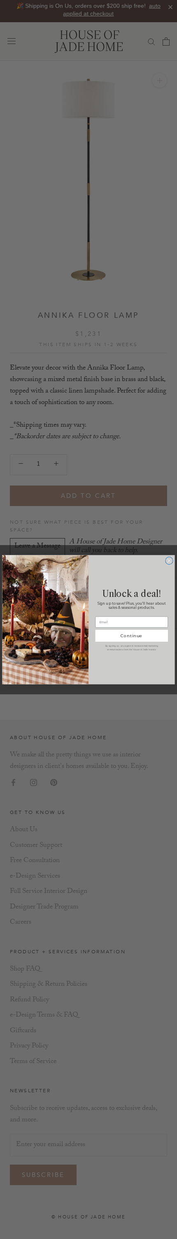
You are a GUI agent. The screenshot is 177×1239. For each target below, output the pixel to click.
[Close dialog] (169, 560)
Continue (131, 635)
